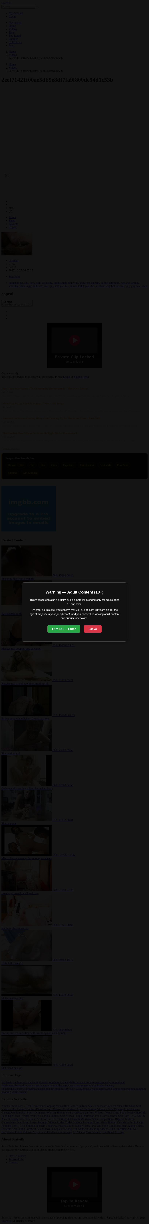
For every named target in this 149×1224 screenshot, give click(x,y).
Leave (92, 628)
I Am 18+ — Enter (64, 628)
